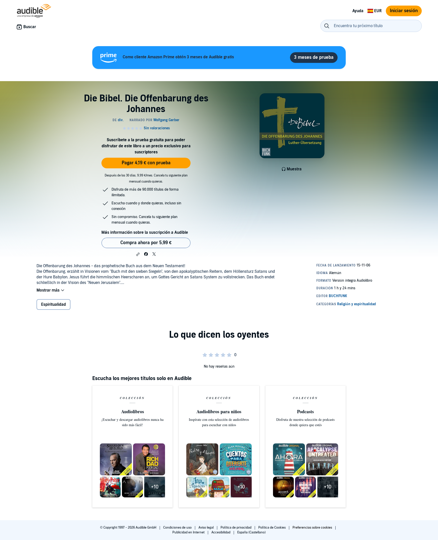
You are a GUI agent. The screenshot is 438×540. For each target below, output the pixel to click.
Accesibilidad (221, 532)
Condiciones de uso (177, 528)
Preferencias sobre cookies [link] (312, 528)
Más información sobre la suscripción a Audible (144, 232)
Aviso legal (206, 528)
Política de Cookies (272, 528)
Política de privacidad (236, 528)
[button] (138, 254)
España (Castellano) (251, 532)
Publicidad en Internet (188, 532)
